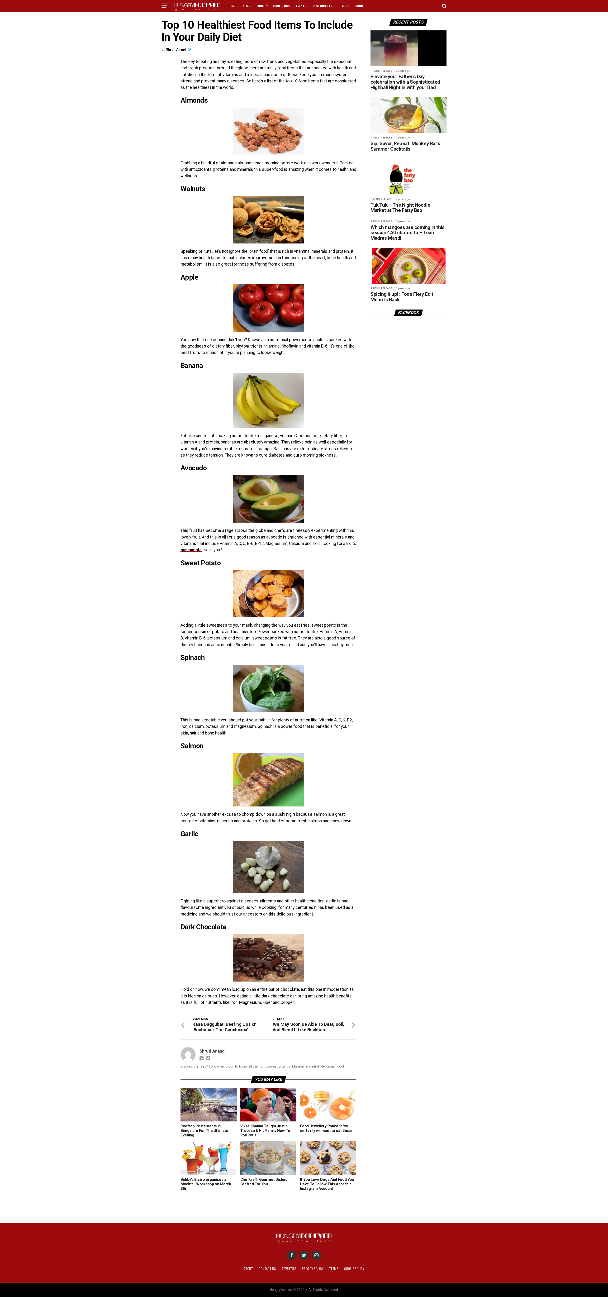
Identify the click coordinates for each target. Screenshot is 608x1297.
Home (232, 5)
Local (261, 5)
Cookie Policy (354, 1268)
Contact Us (267, 1268)
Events (301, 5)
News (246, 5)
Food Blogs (281, 5)
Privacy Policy (312, 1268)
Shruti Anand (176, 49)
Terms (333, 1268)
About (248, 1268)
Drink (359, 5)
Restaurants (322, 5)
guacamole (191, 550)
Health (344, 5)
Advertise (289, 1268)
